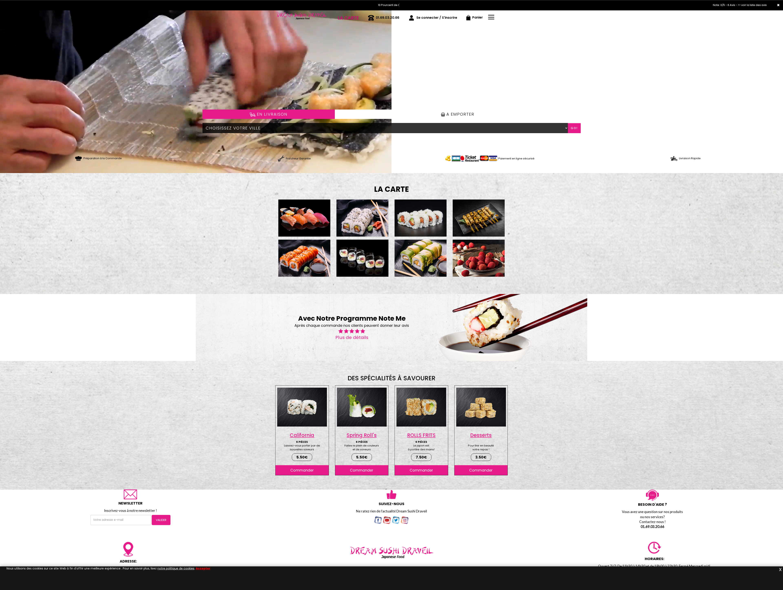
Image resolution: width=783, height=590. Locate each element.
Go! (574, 128)
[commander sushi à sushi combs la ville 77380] (78, 158)
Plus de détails (351, 337)
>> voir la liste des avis (752, 5)
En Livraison (271, 114)
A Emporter (459, 114)
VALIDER (161, 520)
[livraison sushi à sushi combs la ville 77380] (280, 158)
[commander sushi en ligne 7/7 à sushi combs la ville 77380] (301, 16)
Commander (302, 470)
